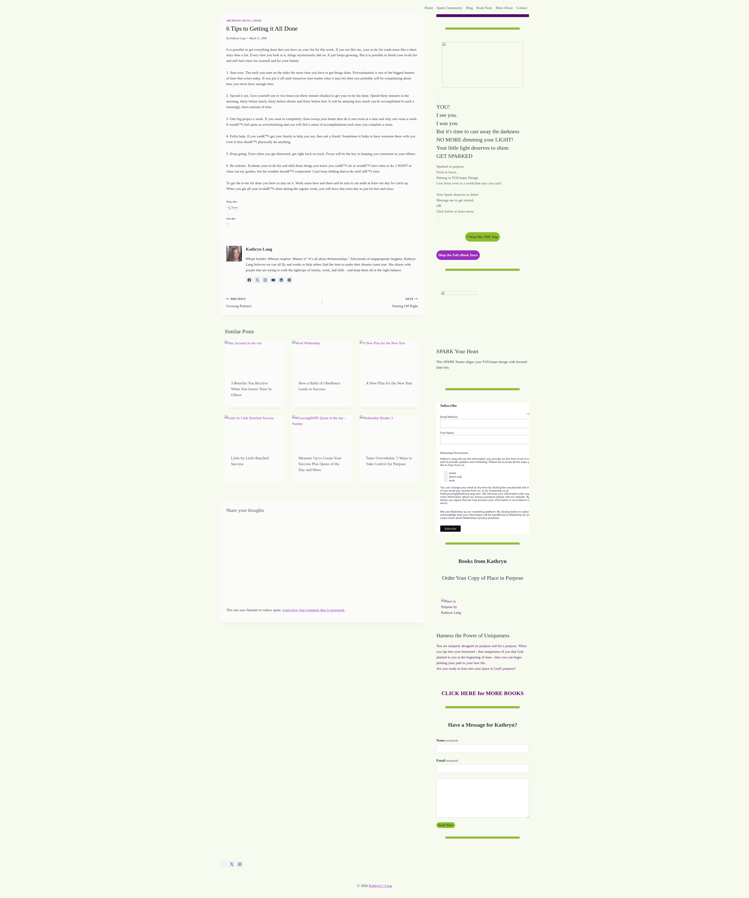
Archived (233, 20)
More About (504, 8)
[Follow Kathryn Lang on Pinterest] (289, 280)
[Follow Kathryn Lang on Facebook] (249, 280)
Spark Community (449, 8)
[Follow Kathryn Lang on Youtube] (273, 280)
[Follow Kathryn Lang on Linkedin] (281, 280)
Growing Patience (239, 302)
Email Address (449, 416)
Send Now (445, 825)
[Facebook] (223, 864)
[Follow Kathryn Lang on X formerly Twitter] (257, 280)
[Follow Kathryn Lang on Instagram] (265, 280)
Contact (521, 8)
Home (429, 8)
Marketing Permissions (454, 452)
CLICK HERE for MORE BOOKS (482, 693)
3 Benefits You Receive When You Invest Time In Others (251, 389)
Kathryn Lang (237, 38)
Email (447, 760)
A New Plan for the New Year (389, 383)
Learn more (447, 517)
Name (447, 740)
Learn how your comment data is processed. (313, 610)
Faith (257, 20)
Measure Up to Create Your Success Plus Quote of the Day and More (320, 464)
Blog (469, 8)
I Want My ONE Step (482, 237)
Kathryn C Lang (380, 886)
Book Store (484, 8)
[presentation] (254, 357)
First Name (447, 432)
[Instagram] (239, 864)
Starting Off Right (405, 302)
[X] (231, 864)
